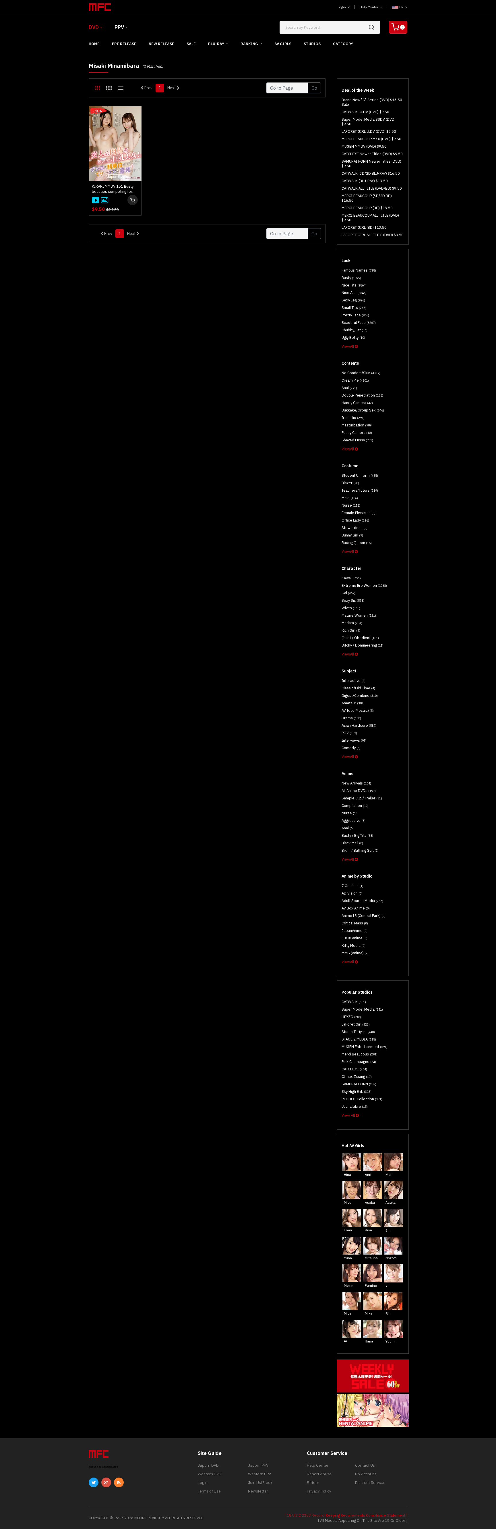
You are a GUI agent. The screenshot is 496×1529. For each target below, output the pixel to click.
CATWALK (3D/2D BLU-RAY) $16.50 (371, 173)
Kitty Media (353, 945)
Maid (350, 497)
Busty (351, 277)
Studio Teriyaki (358, 1031)
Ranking (249, 43)
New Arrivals (356, 783)
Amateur (353, 703)
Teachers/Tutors (360, 490)
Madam (352, 622)
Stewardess (354, 527)
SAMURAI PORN (359, 1084)
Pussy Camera (357, 432)
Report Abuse (319, 1473)
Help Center (369, 7)
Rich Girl (351, 630)
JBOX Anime (354, 938)
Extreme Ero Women (364, 585)
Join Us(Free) (260, 1482)
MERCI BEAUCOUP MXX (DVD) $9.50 (371, 138)
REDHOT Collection (362, 1099)
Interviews (354, 740)
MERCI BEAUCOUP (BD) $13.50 (367, 207)
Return (313, 1482)
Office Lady (355, 520)
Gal (348, 593)
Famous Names (359, 270)
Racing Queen (357, 542)
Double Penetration (362, 395)
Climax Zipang (357, 1076)
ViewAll (348, 346)
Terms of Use (209, 1491)
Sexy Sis (353, 600)
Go (314, 88)
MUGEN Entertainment (365, 1046)
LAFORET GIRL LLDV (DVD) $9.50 (369, 131)
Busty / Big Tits (357, 835)
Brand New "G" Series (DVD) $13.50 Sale (372, 102)
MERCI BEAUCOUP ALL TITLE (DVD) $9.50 (370, 217)
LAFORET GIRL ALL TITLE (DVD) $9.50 (373, 234)
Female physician (358, 512)
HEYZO (352, 1016)
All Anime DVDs (359, 790)
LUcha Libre (355, 1106)
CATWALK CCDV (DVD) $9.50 (365, 111)
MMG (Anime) (355, 953)
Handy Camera (357, 402)
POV (349, 732)
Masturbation (357, 425)
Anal (349, 387)
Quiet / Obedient (360, 637)
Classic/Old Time (358, 688)
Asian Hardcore (359, 725)
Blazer (350, 482)
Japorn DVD (208, 1465)
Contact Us (365, 1465)
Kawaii (351, 578)
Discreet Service (369, 1482)
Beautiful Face (359, 322)
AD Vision (352, 893)
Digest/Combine (360, 695)
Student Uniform (360, 475)
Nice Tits (354, 285)
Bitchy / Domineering (362, 645)
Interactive (353, 680)
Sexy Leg (353, 300)
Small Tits (354, 307)
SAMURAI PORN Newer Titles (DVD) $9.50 (371, 163)
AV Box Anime (356, 908)
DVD (94, 27)
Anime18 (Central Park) (363, 915)
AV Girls (282, 43)
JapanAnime (354, 930)
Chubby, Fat (354, 330)
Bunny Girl (352, 535)
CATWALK (354, 1001)
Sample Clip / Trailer (362, 798)
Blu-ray (216, 43)
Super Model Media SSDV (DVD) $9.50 (369, 121)
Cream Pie (355, 380)
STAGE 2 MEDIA (359, 1039)
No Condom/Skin (361, 372)
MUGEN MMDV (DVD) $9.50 (364, 146)
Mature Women (359, 615)
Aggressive (353, 820)
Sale (191, 43)
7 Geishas (352, 885)
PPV (119, 27)
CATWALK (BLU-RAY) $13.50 (365, 180)
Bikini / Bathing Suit (360, 850)
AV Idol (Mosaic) (358, 710)
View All (349, 1115)
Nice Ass (354, 292)
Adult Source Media (362, 900)
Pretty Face (355, 315)
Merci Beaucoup (359, 1054)
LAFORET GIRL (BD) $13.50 (364, 227)
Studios (312, 43)
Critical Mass (355, 923)
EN (401, 7)
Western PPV (259, 1473)
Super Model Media (362, 1009)
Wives (351, 607)
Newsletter (258, 1491)
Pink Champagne (359, 1061)
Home (94, 43)
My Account (365, 1473)
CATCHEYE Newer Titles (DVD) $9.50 (372, 153)
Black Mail (352, 843)
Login (342, 7)
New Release (161, 43)
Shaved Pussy (357, 440)
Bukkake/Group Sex (363, 410)
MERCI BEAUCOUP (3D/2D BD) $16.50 (367, 198)
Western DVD (209, 1473)
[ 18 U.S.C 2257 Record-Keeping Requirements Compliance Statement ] (346, 1515)
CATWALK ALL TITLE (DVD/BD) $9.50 (372, 188)
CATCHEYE (354, 1069)
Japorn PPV (258, 1465)
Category (343, 43)
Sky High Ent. (356, 1091)
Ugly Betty (353, 337)
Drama (351, 718)
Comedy (351, 747)
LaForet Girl (356, 1024)
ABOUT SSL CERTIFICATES (103, 1467)
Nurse (351, 505)
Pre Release (124, 43)
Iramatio (353, 417)
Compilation (355, 805)
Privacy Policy (319, 1491)
